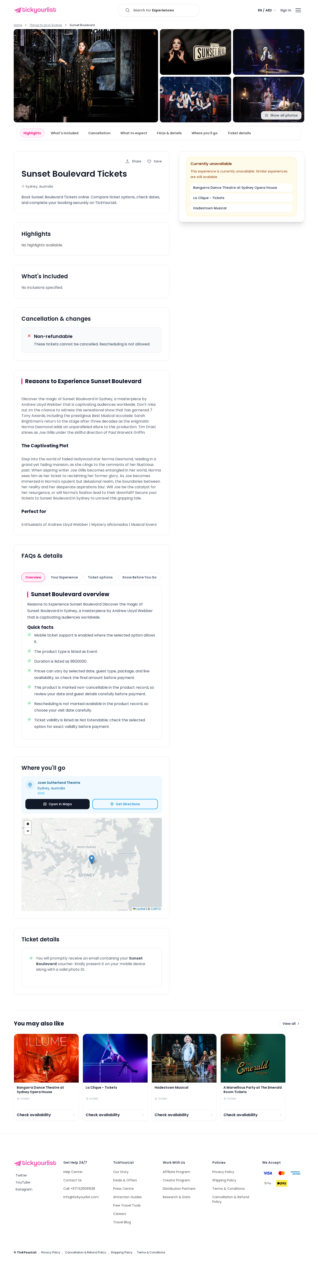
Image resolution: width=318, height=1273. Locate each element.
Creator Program (176, 1180)
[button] (92, 859)
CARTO (156, 909)
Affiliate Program (176, 1172)
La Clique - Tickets (208, 198)
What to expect (133, 133)
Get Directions (128, 804)
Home (18, 25)
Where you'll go (205, 133)
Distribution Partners (179, 1188)
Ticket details (239, 133)
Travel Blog (122, 1222)
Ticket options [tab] (100, 577)
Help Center (73, 1172)
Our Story (121, 1172)
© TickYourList (25, 1252)
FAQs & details (169, 133)
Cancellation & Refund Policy (85, 1252)
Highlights (32, 133)
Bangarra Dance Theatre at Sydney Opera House (235, 187)
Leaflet (140, 909)
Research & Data (176, 1197)
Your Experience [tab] (64, 577)
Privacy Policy (223, 1172)
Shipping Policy (224, 1180)
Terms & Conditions (228, 1188)
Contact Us (72, 1180)
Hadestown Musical (210, 208)
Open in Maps (60, 804)
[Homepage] (36, 10)
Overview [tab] (33, 577)
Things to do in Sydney (46, 25)
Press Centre (123, 1188)
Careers (119, 1213)
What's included (64, 133)
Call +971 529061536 (79, 1188)
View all (289, 1023)
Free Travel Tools (127, 1205)
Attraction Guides (127, 1197)
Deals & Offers (125, 1180)
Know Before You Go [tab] (139, 577)
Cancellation (99, 133)
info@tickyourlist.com (81, 1197)
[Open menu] (298, 10)
